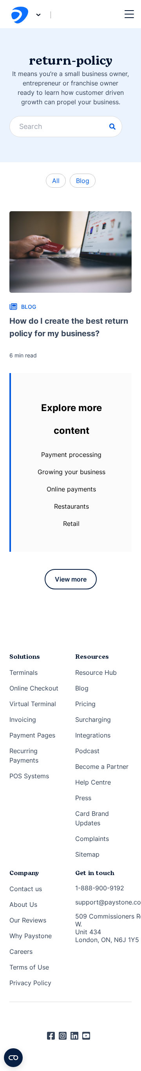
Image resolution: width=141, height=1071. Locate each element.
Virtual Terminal (32, 704)
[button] (129, 14)
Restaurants (71, 506)
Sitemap (87, 854)
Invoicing (22, 719)
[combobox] (66, 126)
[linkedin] (76, 1035)
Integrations (92, 735)
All (56, 181)
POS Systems (29, 776)
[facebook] (53, 1035)
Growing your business (71, 472)
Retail (71, 523)
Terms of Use (29, 967)
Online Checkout (33, 688)
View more (71, 579)
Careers (21, 951)
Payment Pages (32, 735)
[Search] (112, 126)
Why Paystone (30, 936)
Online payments (71, 489)
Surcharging (93, 719)
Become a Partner (101, 766)
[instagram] (64, 1035)
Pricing (85, 704)
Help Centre (93, 782)
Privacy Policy (30, 983)
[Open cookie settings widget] (13, 1057)
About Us (23, 904)
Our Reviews (27, 920)
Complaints (92, 839)
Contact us (25, 889)
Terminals (23, 672)
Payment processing (71, 454)
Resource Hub (96, 672)
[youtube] (88, 1035)
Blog (82, 181)
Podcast (87, 751)
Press (83, 798)
